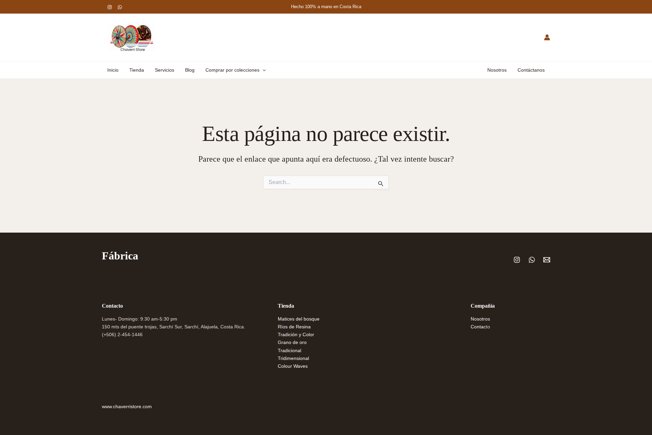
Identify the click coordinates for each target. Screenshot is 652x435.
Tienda (136, 70)
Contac (478, 326)
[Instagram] (109, 7)
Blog (190, 70)
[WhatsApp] (119, 7)
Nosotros (497, 70)
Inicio (113, 70)
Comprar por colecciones (232, 70)
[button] (262, 70)
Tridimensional (293, 358)
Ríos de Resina (294, 326)
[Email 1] (546, 259)
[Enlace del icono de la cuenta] (547, 37)
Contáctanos (531, 70)
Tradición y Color (296, 334)
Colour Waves (293, 366)
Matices (287, 319)
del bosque (308, 319)
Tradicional (289, 350)
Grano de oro (292, 342)
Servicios (164, 70)
